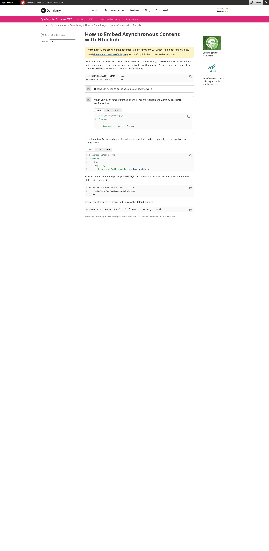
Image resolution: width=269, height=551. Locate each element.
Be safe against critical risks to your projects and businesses (213, 81)
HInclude (149, 61)
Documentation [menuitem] (114, 10)
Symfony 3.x (148, 49)
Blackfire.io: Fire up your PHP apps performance (44, 2)
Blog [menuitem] (147, 10)
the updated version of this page (110, 54)
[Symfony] (64, 10)
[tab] (99, 110)
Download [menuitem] (162, 10)
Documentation (58, 25)
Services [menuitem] (134, 10)
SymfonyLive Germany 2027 (56, 19)
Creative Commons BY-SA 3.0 (154, 216)
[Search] (266, 2)
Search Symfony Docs (55, 35)
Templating (76, 25)
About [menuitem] (95, 10)
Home (44, 25)
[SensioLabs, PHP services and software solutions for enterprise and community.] (222, 11)
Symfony (7, 2)
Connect (257, 2)
